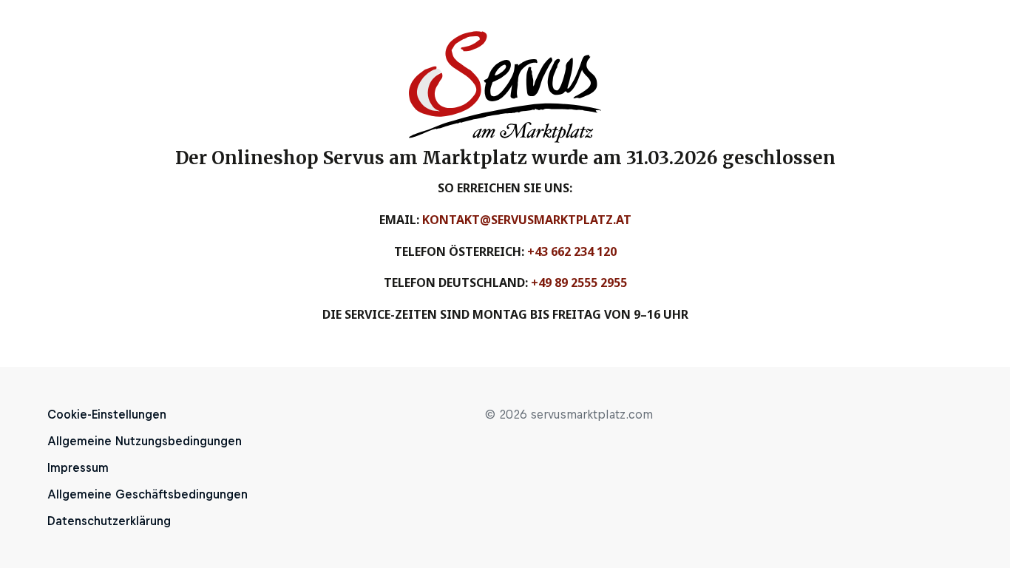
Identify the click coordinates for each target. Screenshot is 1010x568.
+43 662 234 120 (572, 251)
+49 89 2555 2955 (579, 282)
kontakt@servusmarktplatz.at (526, 220)
